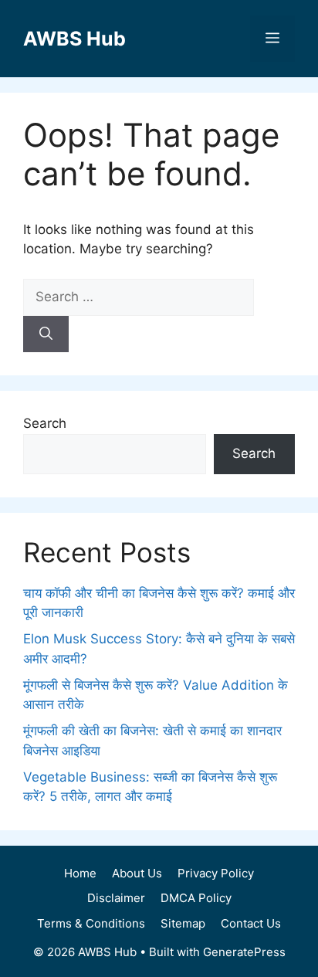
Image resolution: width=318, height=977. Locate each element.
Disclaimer (116, 897)
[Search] (46, 334)
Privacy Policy (216, 873)
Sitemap (183, 923)
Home (80, 873)
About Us (137, 873)
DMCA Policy (196, 897)
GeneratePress (244, 952)
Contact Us (251, 923)
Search (44, 423)
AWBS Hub (74, 38)
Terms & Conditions (91, 923)
